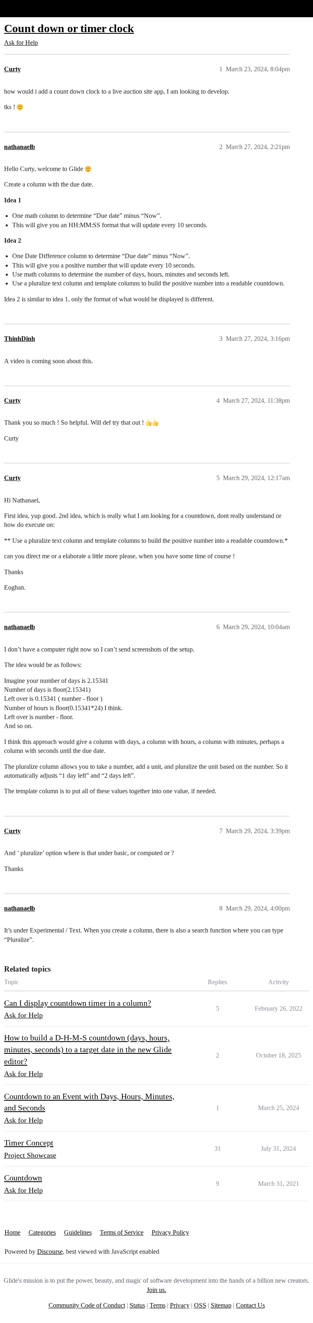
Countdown (23, 1177)
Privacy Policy (170, 1232)
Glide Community (27, 8)
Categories (42, 1232)
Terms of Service (121, 1232)
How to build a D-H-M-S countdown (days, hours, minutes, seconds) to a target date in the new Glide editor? (88, 1049)
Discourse (50, 1251)
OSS (200, 1305)
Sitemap (221, 1305)
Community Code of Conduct (86, 1305)
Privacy (180, 1305)
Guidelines (78, 1232)
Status (137, 1305)
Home (12, 1232)
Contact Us (250, 1305)
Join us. (156, 1289)
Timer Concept (28, 1142)
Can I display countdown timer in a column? (77, 1002)
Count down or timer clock (69, 28)
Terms (157, 1305)
